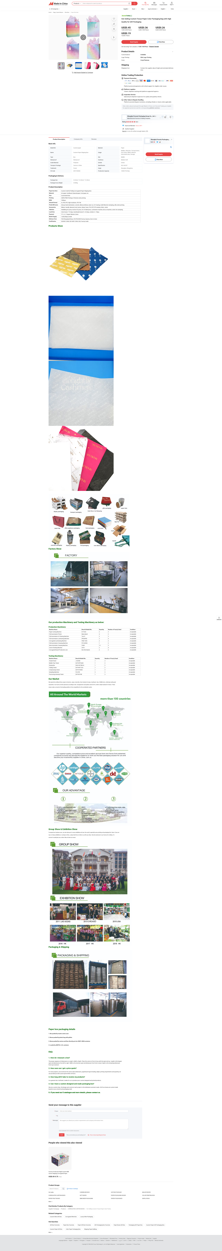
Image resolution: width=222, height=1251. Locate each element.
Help (142, 9)
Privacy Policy (136, 1244)
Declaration (129, 1244)
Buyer (133, 9)
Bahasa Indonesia (159, 1240)
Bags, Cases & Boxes (58, 12)
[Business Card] (171, 147)
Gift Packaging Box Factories (102, 1225)
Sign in (171, 4)
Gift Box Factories (55, 1225)
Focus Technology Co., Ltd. (99, 1244)
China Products (77, 1238)
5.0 (152, 142)
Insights (155, 1238)
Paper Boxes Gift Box (119, 1225)
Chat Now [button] (162, 42)
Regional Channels (131, 1238)
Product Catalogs (73, 1188)
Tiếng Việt (150, 1240)
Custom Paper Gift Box (56, 1229)
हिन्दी (134, 1240)
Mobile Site (148, 1238)
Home (50, 12)
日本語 (130, 1240)
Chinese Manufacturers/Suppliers (90, 1238)
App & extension (152, 9)
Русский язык (95, 1240)
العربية (120, 1240)
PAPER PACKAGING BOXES (118, 1195)
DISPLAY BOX (146, 1198)
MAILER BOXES (146, 1192)
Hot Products (68, 1238)
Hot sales (51, 1192)
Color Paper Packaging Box (73, 1229)
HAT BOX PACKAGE (116, 1192)
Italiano (102, 1240)
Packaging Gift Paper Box (135, 1225)
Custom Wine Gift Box (56, 1216)
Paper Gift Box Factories (84, 1225)
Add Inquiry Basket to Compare (83, 72)
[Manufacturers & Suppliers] (58, 3)
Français (88, 1240)
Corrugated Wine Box (71, 1216)
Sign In (124, 131)
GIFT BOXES (83, 1195)
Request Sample (154, 46)
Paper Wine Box (74, 12)
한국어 (125, 1240)
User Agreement (120, 1244)
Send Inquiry (134, 42)
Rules (172, 9)
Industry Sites (122, 1238)
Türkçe (144, 1240)
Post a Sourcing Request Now (97, 1135)
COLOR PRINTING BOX (148, 1195)
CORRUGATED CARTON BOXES (57, 1195)
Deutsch (108, 1240)
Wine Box (67, 12)
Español (76, 1240)
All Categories (54, 9)
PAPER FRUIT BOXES (54, 1198)
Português (82, 1240)
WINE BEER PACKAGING (86, 1198)
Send (61, 1135)
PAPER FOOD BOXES (116, 1198)
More (50, 1232)
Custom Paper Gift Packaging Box (155, 1225)
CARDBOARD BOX (85, 1192)
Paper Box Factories (68, 1225)
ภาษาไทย (139, 1240)
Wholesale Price (113, 1238)
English (70, 1240)
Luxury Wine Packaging (86, 1216)
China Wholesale (104, 1238)
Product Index (141, 1238)
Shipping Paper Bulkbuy (90, 1229)
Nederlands (114, 1240)
